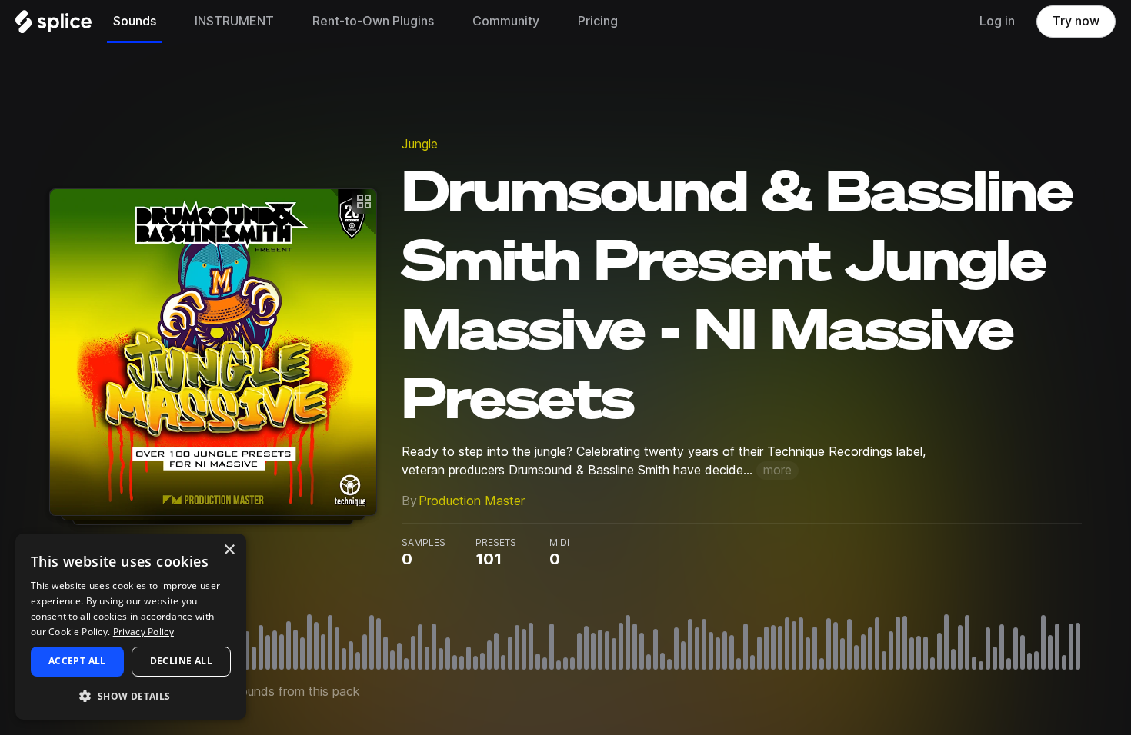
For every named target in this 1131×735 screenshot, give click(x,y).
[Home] (53, 25)
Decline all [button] (181, 660)
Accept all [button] (77, 660)
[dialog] (130, 627)
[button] (131, 695)
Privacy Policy (143, 631)
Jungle (420, 144)
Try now (1076, 21)
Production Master (472, 501)
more (777, 470)
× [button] (229, 550)
